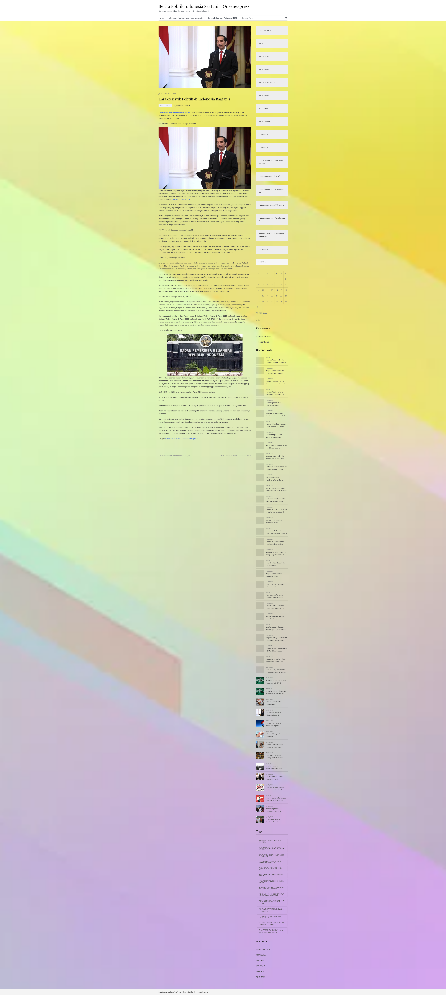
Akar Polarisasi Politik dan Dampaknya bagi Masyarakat (276, 628)
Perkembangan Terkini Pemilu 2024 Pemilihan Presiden (276, 649)
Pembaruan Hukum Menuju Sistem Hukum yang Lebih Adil (276, 532)
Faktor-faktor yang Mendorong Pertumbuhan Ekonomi (275, 478)
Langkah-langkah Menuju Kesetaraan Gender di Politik (276, 414)
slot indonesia (266, 122)
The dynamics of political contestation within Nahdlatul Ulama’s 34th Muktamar (271, 930)
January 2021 (261, 965)
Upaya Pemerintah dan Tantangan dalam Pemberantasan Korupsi (274, 575)
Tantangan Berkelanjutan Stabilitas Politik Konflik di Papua (275, 543)
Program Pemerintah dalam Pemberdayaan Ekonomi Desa (276, 361)
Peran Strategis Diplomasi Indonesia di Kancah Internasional (275, 585)
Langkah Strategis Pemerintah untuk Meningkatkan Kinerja (276, 639)
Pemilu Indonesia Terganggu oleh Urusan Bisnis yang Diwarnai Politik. (271, 902)
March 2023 (261, 955)
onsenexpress (165, 106)
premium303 (264, 135)
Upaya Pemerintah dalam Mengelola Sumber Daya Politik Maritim (275, 372)
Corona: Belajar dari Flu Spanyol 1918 (222, 18)
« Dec (258, 320)
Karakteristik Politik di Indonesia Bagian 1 (175, 455)
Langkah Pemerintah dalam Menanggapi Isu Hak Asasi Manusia (275, 457)
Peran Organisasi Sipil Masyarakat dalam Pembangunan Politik (273, 404)
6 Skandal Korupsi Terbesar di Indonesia (276, 735)
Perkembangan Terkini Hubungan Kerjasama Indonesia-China (274, 436)
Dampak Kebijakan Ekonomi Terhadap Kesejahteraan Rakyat (275, 617)
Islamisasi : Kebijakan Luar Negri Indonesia (186, 18)
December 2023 (263, 949)
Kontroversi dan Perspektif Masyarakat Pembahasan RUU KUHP (275, 500)
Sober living (264, 342)
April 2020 (260, 976)
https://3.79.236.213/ (181, 199)
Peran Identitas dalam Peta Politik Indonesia (275, 564)
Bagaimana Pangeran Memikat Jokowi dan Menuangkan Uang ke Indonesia (273, 820)
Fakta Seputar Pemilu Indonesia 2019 (236, 455)
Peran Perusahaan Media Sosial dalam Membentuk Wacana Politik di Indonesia (275, 788)
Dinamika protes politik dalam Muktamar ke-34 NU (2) (276, 681)
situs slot (264, 56)
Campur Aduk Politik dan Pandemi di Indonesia (274, 745)
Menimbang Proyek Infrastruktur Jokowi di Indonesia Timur (273, 810)
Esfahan (191, 992)
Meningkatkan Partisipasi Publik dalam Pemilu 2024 (275, 596)
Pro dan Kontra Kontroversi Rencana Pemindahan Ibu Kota (275, 607)
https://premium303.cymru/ (272, 205)
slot (261, 43)
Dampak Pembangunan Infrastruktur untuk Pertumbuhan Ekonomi (274, 521)
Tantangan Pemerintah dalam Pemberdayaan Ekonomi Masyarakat (276, 468)
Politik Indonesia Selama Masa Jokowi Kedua (274, 778)
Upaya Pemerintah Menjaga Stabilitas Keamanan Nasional (276, 489)
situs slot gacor (267, 82)
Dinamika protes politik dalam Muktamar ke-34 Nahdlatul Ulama (276, 692)
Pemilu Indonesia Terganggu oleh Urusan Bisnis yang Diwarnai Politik (276, 799)
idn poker (263, 109)
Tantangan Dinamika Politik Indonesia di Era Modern (275, 660)
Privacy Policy (247, 18)
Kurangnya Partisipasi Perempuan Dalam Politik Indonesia (274, 756)
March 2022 (261, 960)
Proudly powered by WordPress (170, 992)
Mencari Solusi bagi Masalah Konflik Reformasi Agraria (276, 425)
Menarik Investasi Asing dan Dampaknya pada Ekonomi (275, 382)
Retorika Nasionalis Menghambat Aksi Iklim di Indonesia (274, 767)
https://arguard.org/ (269, 176)
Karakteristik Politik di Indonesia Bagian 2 (175, 112)
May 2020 (260, 971)
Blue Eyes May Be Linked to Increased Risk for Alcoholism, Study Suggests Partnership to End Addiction (276, 671)
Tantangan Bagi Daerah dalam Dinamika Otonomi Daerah (276, 510)
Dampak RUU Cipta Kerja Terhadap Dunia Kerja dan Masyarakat (275, 393)
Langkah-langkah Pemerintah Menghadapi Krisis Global (276, 553)
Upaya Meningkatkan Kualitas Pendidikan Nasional (276, 446)
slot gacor (264, 69)
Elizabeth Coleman (183, 106)
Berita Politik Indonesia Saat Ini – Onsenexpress (204, 6)
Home (161, 18)
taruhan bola (265, 30)
